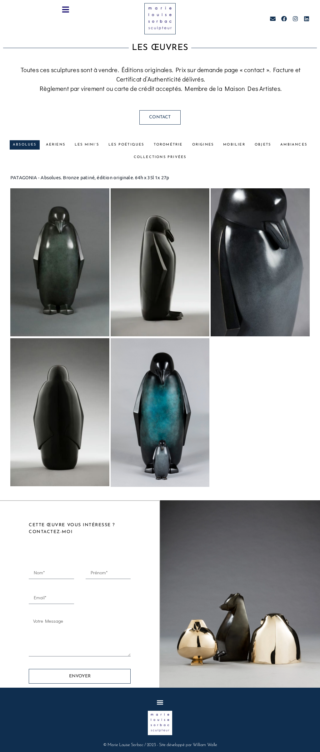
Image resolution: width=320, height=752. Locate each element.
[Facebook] (284, 18)
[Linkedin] (306, 18)
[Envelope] (272, 18)
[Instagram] (295, 18)
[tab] (25, 145)
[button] (66, 9)
